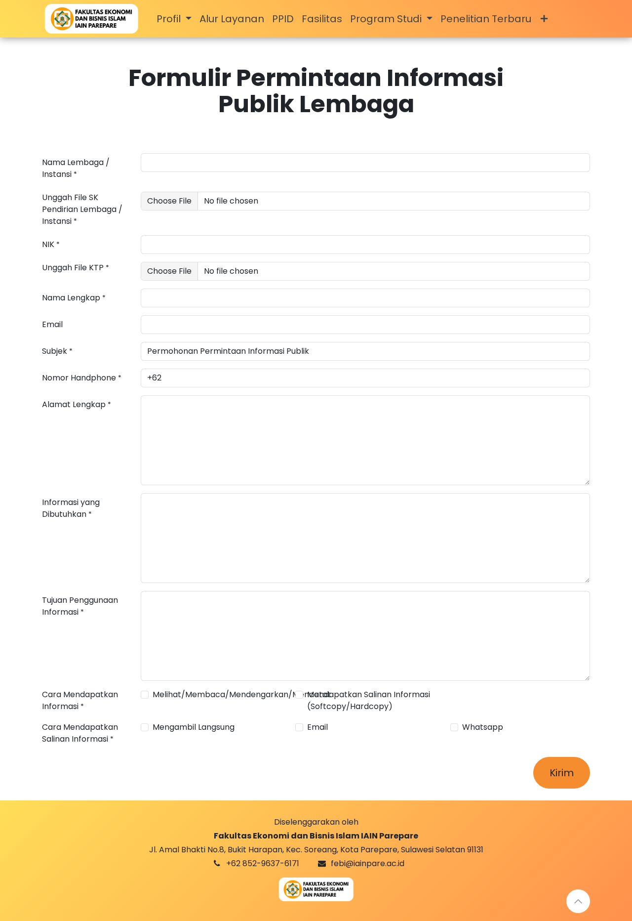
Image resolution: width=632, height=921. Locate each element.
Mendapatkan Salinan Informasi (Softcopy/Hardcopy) (368, 700)
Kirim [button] (562, 773)
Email (317, 727)
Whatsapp (482, 727)
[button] (578, 901)
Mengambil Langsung (194, 727)
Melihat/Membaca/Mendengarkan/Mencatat (242, 694)
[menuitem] (174, 18)
